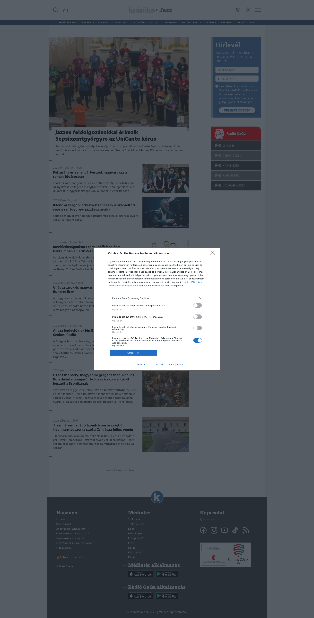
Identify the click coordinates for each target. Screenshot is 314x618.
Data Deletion (138, 364)
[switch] (197, 305)
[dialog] (157, 309)
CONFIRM (133, 353)
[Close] (213, 254)
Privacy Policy (175, 364)
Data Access (157, 364)
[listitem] (157, 298)
